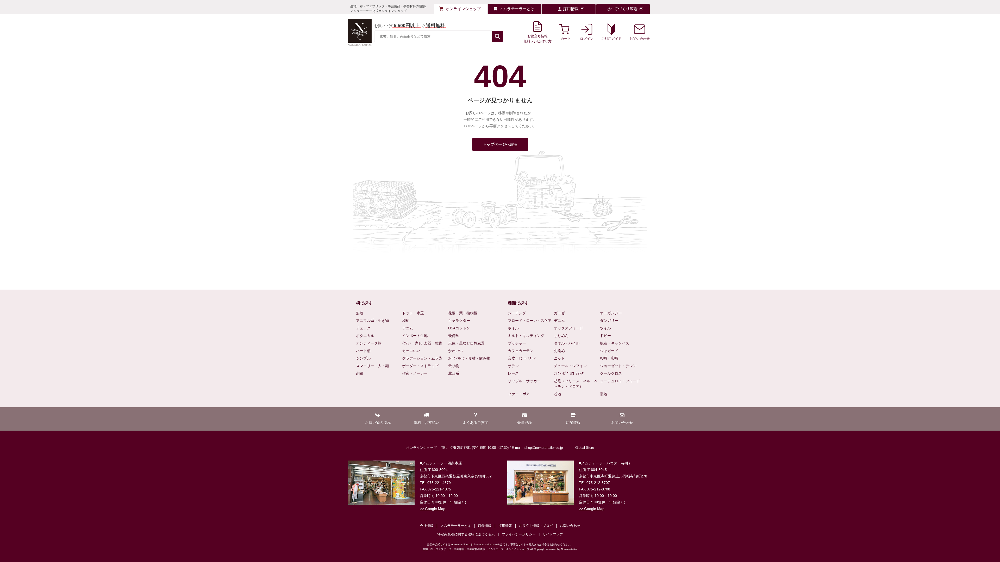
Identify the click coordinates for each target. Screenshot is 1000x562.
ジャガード (609, 351)
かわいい (455, 351)
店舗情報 (484, 526)
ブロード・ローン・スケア (530, 320)
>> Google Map (432, 509)
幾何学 (453, 336)
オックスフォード (568, 328)
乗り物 (453, 366)
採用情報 (505, 526)
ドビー (605, 336)
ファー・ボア (519, 394)
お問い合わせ (570, 526)
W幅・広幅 (609, 358)
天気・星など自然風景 (466, 343)
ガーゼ (559, 313)
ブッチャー (517, 343)
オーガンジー (611, 313)
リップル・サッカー (524, 381)
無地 (359, 313)
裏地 (603, 394)
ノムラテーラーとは (455, 526)
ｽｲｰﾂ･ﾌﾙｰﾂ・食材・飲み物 (469, 358)
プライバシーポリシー (519, 534)
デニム (407, 328)
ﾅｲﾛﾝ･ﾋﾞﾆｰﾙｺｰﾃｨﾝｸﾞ (569, 373)
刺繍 (359, 373)
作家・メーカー (415, 373)
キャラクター (459, 320)
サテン (513, 366)
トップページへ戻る (500, 144)
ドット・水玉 (413, 313)
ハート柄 (363, 351)
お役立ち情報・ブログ (536, 526)
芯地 (557, 394)
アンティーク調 (369, 343)
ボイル (513, 328)
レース (513, 373)
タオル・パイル (566, 343)
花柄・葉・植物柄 (462, 313)
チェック (363, 328)
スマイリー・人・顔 (372, 366)
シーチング (517, 313)
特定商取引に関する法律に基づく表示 (466, 534)
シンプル (363, 358)
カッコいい (411, 351)
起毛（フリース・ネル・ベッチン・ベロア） (576, 383)
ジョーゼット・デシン (618, 366)
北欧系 (453, 373)
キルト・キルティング (526, 336)
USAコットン (459, 328)
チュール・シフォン (570, 366)
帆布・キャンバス (614, 343)
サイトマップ (553, 534)
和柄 (405, 320)
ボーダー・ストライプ (420, 366)
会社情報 (426, 526)
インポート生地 (415, 336)
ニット (559, 358)
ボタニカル (365, 336)
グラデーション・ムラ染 (422, 358)
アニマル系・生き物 (372, 320)
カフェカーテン (520, 351)
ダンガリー (609, 320)
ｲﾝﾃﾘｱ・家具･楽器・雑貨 (422, 343)
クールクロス (611, 373)
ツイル (605, 328)
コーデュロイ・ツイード (620, 381)
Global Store (584, 448)
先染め (559, 351)
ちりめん (561, 336)
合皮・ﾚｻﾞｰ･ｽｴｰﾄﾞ (522, 358)
